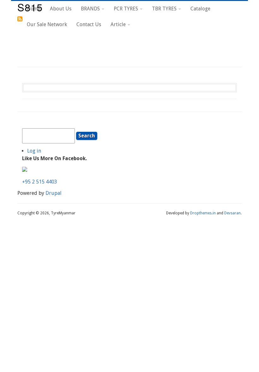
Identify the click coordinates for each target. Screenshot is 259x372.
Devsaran (232, 213)
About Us (60, 9)
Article (119, 24)
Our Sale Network (47, 24)
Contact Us (88, 24)
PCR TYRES (126, 9)
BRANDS (91, 9)
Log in (34, 151)
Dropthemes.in (203, 213)
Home (33, 9)
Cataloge (200, 9)
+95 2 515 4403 (39, 182)
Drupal (53, 193)
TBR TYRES (165, 9)
